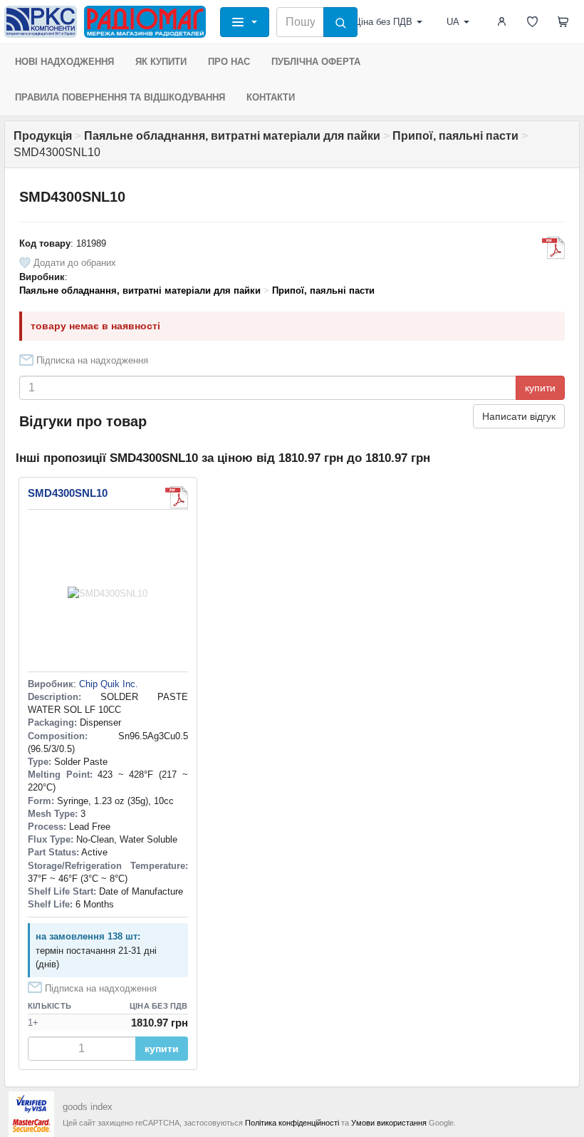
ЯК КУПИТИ (161, 61)
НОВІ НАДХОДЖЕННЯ (64, 61)
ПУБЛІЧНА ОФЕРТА (315, 61)
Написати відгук (519, 416)
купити (540, 387)
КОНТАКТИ (270, 97)
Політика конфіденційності (292, 1122)
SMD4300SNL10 (68, 493)
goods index (88, 1106)
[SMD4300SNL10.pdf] (553, 248)
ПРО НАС (229, 61)
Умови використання (389, 1122)
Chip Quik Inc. (108, 684)
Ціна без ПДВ (383, 21)
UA (453, 21)
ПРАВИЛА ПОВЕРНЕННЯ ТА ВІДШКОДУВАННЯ (120, 97)
